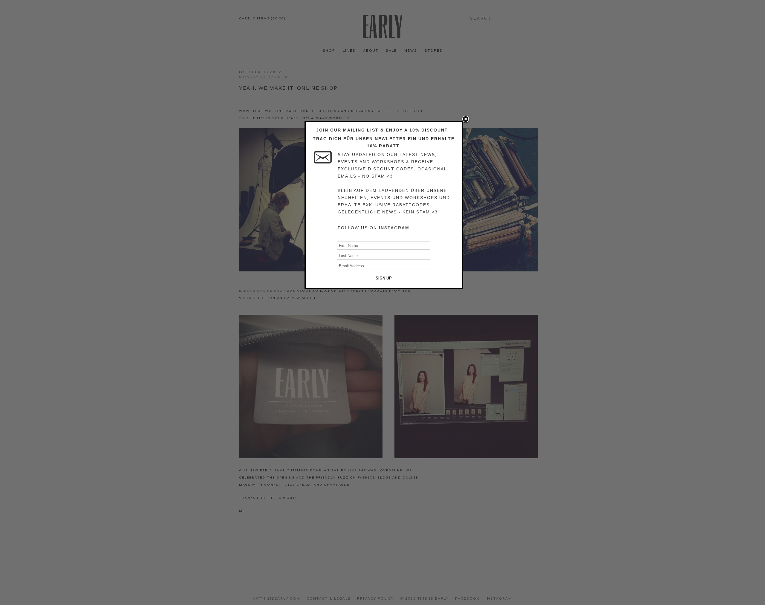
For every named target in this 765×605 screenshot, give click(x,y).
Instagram (394, 227)
